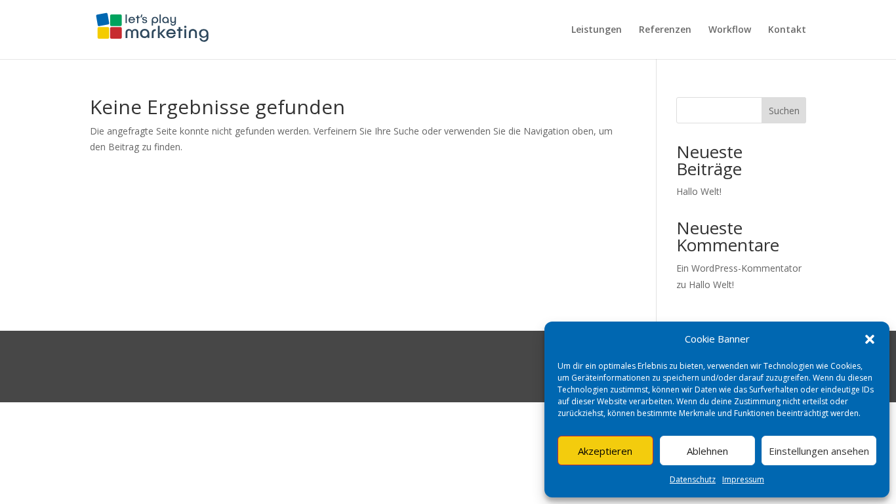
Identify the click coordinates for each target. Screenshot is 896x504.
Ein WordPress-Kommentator (739, 268)
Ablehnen (707, 450)
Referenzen (665, 30)
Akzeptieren (605, 450)
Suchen (784, 110)
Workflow (729, 30)
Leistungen (596, 30)
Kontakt (787, 30)
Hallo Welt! (699, 191)
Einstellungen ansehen (819, 450)
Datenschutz (693, 479)
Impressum (743, 479)
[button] (869, 339)
